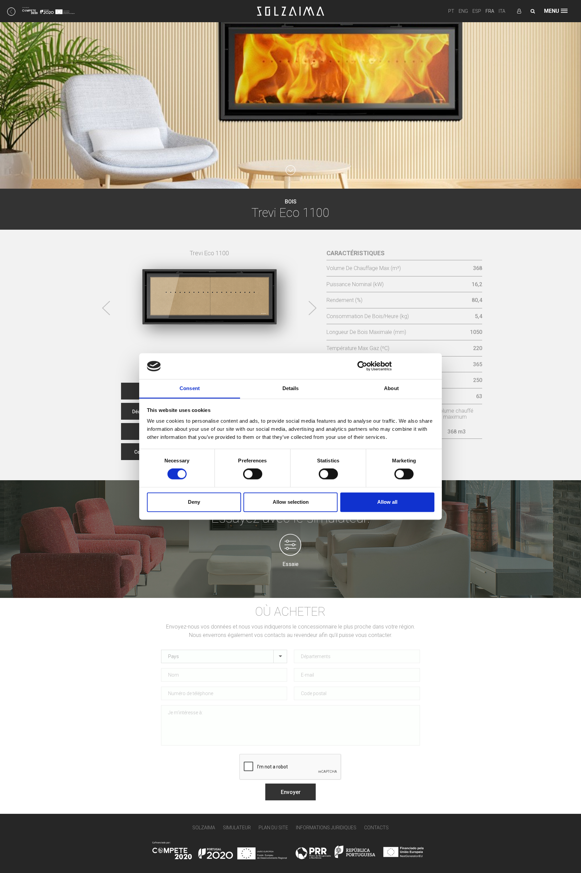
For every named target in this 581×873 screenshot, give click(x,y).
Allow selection (291, 502)
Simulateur (237, 827)
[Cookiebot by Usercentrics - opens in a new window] (362, 366)
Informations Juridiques (326, 827)
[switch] (252, 474)
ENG (463, 11)
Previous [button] (106, 308)
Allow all (387, 502)
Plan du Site (273, 827)
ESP (476, 11)
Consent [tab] (190, 388)
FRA (490, 11)
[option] (209, 292)
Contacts (376, 827)
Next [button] (312, 308)
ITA (502, 11)
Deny (194, 502)
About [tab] (391, 388)
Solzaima (203, 827)
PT (451, 11)
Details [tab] (290, 388)
